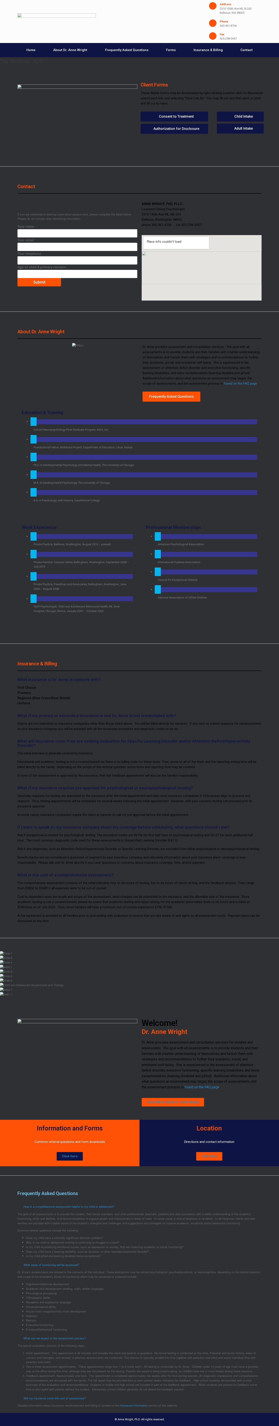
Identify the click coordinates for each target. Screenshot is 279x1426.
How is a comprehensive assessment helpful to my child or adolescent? (69, 1206)
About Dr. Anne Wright (70, 50)
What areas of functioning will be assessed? (51, 1265)
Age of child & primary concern (41, 267)
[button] (139, 999)
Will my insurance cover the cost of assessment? (55, 1398)
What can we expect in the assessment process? (55, 1338)
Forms (171, 50)
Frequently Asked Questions (126, 50)
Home (31, 50)
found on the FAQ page (240, 383)
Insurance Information (134, 1405)
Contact (246, 50)
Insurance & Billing (208, 50)
